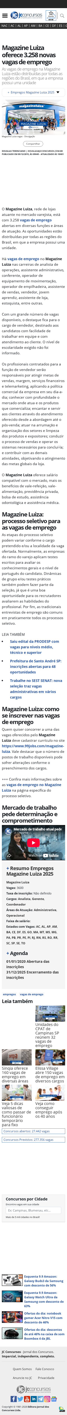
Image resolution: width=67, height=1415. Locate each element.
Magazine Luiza (17, 882)
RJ (33, 938)
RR (55, 938)
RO (49, 938)
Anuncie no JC (22, 1378)
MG (54, 932)
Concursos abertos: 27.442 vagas (27, 1131)
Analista (24, 899)
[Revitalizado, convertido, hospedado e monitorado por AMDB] (62, 1409)
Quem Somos (22, 1369)
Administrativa (45, 910)
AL (19, 25)
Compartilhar (33, 143)
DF (54, 25)
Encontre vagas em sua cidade (22, 1204)
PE (24, 938)
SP (13, 943)
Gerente (38, 899)
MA (35, 932)
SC (8, 943)
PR (19, 938)
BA (40, 25)
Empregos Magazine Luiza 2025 (31, 92)
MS (48, 932)
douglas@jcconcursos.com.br (45, 151)
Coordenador (16, 904)
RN (38, 938)
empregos (9, 994)
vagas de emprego (36, 220)
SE (18, 943)
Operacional (15, 915)
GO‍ (29, 932)
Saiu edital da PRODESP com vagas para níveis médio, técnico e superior (34, 647)
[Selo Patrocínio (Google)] (51, 15)
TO (23, 943)
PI (29, 938)
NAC (4, 25)
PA (8, 938)
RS (44, 938)
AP (26, 25)
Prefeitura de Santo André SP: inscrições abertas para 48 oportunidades (35, 666)
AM (33, 25)
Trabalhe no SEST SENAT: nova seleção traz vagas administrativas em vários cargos (36, 689)
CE (47, 25)
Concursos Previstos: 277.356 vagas (28, 1140)
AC (12, 25)
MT (42, 932)
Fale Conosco (45, 1369)
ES (60, 25)
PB (14, 938)
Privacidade (46, 1378)
